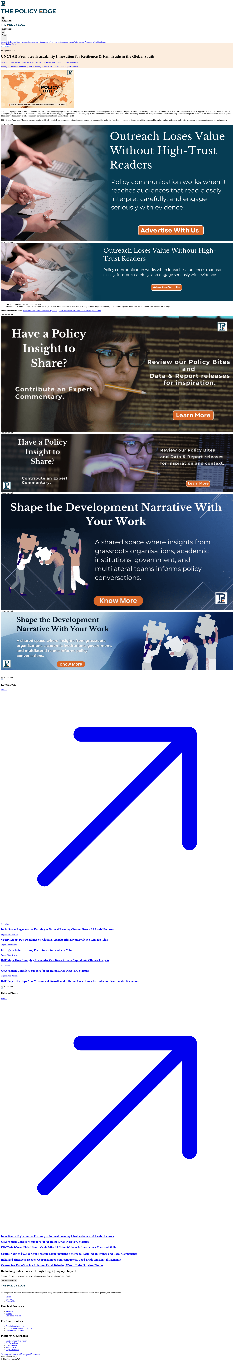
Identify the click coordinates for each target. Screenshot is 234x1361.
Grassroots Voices (67, 42)
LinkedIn (16, 1354)
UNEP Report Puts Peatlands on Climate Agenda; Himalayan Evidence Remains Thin (54, 939)
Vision (8, 1297)
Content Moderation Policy (16, 1341)
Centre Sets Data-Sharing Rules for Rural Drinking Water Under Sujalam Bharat (52, 1265)
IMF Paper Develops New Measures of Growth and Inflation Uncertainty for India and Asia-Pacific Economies (70, 981)
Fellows (9, 1314)
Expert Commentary (41, 42)
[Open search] (3, 18)
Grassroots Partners (13, 1316)
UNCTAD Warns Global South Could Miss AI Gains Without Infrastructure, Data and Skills (58, 1247)
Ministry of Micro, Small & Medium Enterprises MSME (56, 66)
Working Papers (100, 42)
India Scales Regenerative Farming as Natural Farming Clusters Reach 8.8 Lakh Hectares (57, 929)
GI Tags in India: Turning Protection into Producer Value (37, 950)
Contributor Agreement (15, 1330)
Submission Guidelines (15, 1326)
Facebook (36, 1354)
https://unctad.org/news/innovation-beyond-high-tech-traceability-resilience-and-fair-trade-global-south (62, 311)
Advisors (9, 1311)
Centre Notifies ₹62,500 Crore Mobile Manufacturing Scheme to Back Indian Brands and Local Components (69, 1253)
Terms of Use (11, 1347)
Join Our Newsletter (9, 1281)
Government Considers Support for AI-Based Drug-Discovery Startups (45, 970)
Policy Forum (54, 42)
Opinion (31, 42)
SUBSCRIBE (6, 21)
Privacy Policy (11, 1345)
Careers (9, 1299)
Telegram (7, 1354)
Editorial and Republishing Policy (19, 1328)
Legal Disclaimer (12, 1350)
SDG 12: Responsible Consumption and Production (58, 62)
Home (3, 44)
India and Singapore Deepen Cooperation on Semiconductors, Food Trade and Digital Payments (61, 1259)
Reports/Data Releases (19, 42)
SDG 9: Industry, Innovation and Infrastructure (19, 62)
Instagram (26, 1354)
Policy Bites (5, 42)
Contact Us (10, 1301)
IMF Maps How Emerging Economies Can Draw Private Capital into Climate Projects (55, 960)
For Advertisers (12, 1343)
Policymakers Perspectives (84, 42)
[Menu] (3, 32)
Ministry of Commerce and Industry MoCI (17, 66)
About (4, 35)
